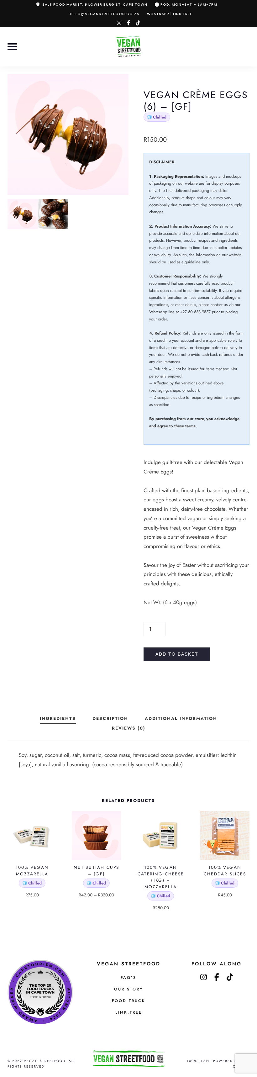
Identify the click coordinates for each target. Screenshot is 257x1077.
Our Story (128, 989)
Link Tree (182, 13)
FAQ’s (128, 977)
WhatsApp (158, 13)
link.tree (128, 1012)
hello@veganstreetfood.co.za (104, 13)
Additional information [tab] (181, 718)
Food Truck (128, 1001)
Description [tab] (110, 718)
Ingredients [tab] (58, 718)
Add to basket (176, 654)
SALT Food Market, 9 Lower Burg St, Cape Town (94, 4)
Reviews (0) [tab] (128, 728)
